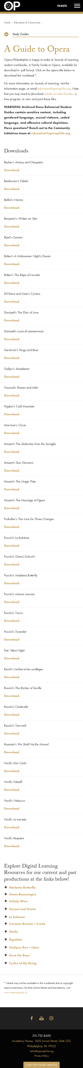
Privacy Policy (41, 1056)
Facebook (32, 1018)
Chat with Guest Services (41, 1065)
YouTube (41, 1018)
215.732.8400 (41, 1035)
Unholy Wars (18, 901)
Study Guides (20, 34)
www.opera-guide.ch (15, 992)
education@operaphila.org (54, 88)
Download (11, 170)
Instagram (51, 1018)
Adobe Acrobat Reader (58, 94)
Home (7, 22)
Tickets (62, 6)
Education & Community (27, 22)
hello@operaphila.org (41, 1051)
